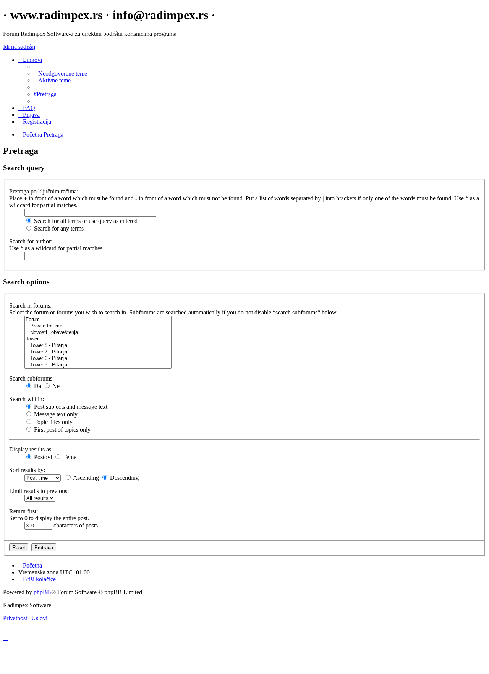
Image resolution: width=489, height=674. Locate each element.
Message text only (55, 414)
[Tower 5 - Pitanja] (98, 365)
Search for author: (30, 241)
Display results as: (31, 449)
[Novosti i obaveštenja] (98, 332)
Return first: (23, 511)
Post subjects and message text (69, 406)
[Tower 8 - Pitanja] (98, 345)
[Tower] (98, 339)
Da (36, 386)
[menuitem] (60, 73)
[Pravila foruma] (98, 326)
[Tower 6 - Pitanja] (98, 358)
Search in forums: (30, 305)
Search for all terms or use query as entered (85, 221)
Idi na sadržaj (19, 47)
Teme (69, 457)
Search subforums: (31, 378)
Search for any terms (58, 228)
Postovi (42, 457)
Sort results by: (27, 470)
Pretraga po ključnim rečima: (43, 191)
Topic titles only (52, 422)
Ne (55, 386)
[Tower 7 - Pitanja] (98, 352)
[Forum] (98, 319)
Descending (123, 477)
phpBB (42, 592)
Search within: (26, 399)
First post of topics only (61, 429)
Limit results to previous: (39, 491)
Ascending (85, 477)
